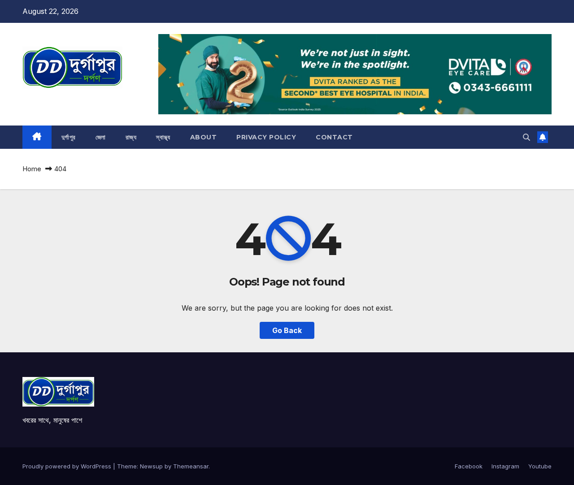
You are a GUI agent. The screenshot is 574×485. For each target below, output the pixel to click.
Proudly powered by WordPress (67, 466)
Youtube (540, 466)
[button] (526, 137)
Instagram (505, 466)
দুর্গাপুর (68, 137)
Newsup (151, 466)
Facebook (469, 466)
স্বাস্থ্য (163, 137)
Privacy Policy (266, 137)
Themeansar (191, 466)
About (203, 137)
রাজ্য (131, 137)
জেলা (101, 137)
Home (31, 169)
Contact (334, 137)
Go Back (287, 330)
